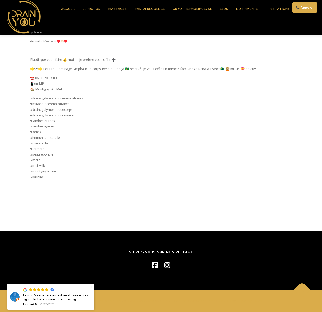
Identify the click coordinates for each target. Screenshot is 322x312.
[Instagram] (167, 265)
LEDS (224, 9)
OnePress (181, 301)
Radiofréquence (150, 9)
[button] (91, 287)
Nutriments (247, 9)
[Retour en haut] (302, 289)
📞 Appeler (305, 7)
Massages (117, 9)
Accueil (68, 9)
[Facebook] (155, 265)
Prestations (278, 9)
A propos (91, 9)
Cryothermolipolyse (192, 9)
